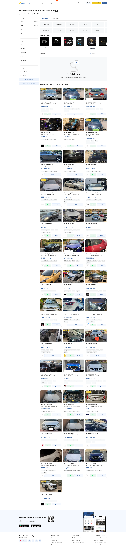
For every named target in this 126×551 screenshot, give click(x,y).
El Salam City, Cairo (91, 350)
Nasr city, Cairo (90, 199)
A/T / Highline (89, 352)
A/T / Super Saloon (45, 110)
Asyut (44, 350)
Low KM (94, 352)
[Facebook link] (29, 540)
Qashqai (55, 171)
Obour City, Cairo (68, 108)
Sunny (51, 108)
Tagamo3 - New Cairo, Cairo (70, 199)
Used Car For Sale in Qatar (100, 542)
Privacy (53, 544)
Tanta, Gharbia (45, 380)
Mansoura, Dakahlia (46, 230)
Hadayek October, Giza (92, 440)
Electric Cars (54, 2)
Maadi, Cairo (90, 230)
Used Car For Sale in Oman (100, 544)
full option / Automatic (46, 232)
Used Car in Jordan (98, 540)
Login (104, 2)
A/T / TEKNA (44, 472)
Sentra (78, 108)
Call (57, 114)
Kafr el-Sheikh (90, 171)
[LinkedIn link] (36, 540)
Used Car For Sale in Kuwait (100, 537)
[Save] (60, 89)
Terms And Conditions (56, 542)
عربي (89, 2)
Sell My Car (97, 2)
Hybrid (93, 442)
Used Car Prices (29, 79)
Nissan (47, 108)
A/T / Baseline (44, 382)
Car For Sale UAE (76, 540)
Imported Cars (44, 2)
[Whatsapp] (47, 114)
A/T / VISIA (89, 442)
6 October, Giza (45, 171)
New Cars (37, 2)
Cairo (44, 108)
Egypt (23, 540)
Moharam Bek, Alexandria (92, 260)
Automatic (66, 110)
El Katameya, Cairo (91, 108)
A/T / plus (88, 262)
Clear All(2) (36, 13)
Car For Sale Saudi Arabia (78, 542)
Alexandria (45, 411)
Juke (100, 171)
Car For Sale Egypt (76, 537)
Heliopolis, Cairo (46, 319)
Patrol (55, 139)
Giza (66, 139)
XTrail (55, 319)
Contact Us (54, 540)
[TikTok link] (33, 540)
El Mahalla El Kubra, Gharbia (70, 319)
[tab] (45, 18)
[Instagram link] (40, 540)
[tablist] (73, 18)
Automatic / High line (68, 232)
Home (52, 537)
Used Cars (30, 2)
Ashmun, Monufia (68, 470)
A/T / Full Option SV (90, 142)
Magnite (55, 199)
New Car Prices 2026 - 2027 (29, 83)
